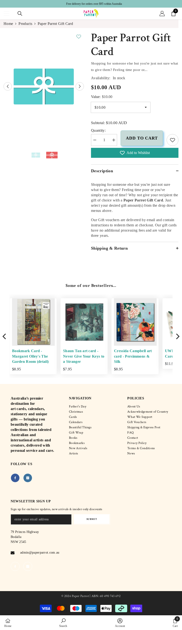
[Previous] (4, 336)
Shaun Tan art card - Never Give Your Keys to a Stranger (83, 356)
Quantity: (98, 130)
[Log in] (162, 13)
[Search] (20, 13)
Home (8, 24)
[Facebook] (15, 477)
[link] (172, 140)
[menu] (6, 13)
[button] (8, 86)
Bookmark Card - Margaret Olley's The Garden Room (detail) (30, 356)
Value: (101, 97)
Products (25, 24)
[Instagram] (27, 477)
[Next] (177, 336)
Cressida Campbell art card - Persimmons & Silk (133, 356)
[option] (91, 4)
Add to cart (142, 138)
